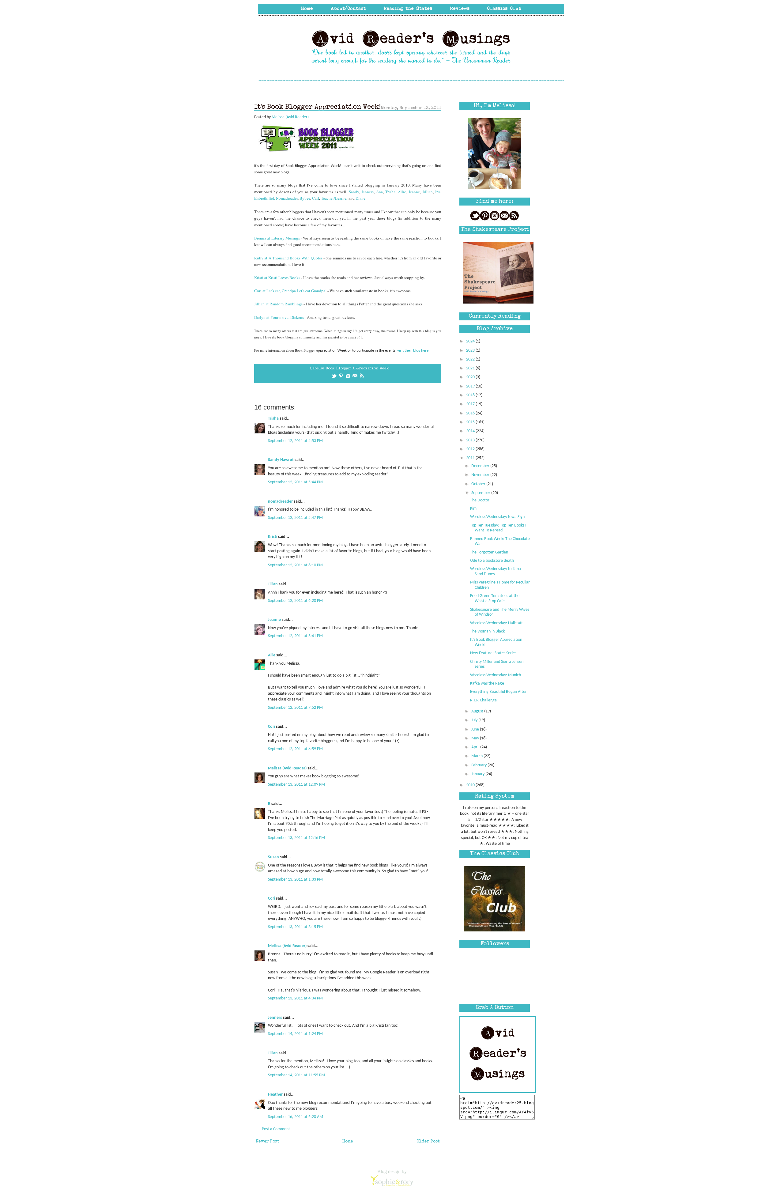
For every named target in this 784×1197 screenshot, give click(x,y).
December (480, 466)
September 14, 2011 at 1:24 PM (295, 1034)
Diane (360, 198)
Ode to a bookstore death (492, 560)
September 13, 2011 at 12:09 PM (296, 784)
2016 (471, 413)
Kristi (272, 536)
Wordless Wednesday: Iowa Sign (497, 517)
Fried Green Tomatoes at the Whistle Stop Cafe (494, 598)
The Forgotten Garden (489, 552)
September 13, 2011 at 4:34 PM (295, 998)
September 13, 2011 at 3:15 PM (295, 927)
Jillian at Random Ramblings (278, 304)
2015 (471, 422)
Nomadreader (287, 198)
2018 (471, 395)
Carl (315, 198)
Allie (402, 191)
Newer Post (267, 1141)
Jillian (427, 191)
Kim (473, 508)
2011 (471, 458)
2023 (471, 350)
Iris (437, 191)
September (481, 493)
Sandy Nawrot (281, 460)
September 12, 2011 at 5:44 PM (295, 482)
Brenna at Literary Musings (277, 238)
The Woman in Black (487, 631)
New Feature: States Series (493, 653)
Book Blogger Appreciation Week (357, 369)
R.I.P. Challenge (483, 700)
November (480, 475)
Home (347, 1141)
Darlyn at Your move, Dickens (279, 317)
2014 (471, 431)
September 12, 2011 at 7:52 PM (295, 707)
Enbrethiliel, (265, 198)
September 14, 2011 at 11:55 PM (296, 1075)
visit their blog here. (413, 351)
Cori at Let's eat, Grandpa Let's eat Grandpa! (290, 290)
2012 (471, 449)
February (479, 765)
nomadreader (280, 501)
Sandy (354, 191)
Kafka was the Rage (487, 683)
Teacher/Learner (334, 198)
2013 (471, 440)
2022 (471, 359)
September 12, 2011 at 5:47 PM (295, 517)
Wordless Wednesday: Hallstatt (496, 623)
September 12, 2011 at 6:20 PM (295, 600)
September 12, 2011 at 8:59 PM (295, 749)
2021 (471, 368)
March (477, 756)
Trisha (390, 191)
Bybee (305, 198)
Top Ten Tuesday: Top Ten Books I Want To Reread (498, 528)
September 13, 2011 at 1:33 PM (295, 879)
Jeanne (414, 191)
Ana (379, 191)
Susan (273, 857)
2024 (471, 341)
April (475, 747)
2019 (471, 386)
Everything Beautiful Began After (498, 691)
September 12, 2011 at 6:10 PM (295, 565)
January (478, 774)
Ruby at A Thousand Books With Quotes (288, 258)
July (474, 720)
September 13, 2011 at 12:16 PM (296, 838)
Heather (275, 1094)
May (475, 738)
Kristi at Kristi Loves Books (277, 277)
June (475, 729)
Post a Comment (276, 1129)
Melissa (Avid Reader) (287, 768)
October (478, 484)
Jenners (367, 191)
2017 (471, 404)
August (477, 711)
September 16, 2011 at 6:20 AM (295, 1117)
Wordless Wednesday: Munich (495, 675)
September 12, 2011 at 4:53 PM (295, 441)
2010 (471, 785)
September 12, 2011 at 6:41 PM (295, 636)
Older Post (428, 1141)
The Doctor (479, 500)
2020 (471, 377)
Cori (271, 726)
